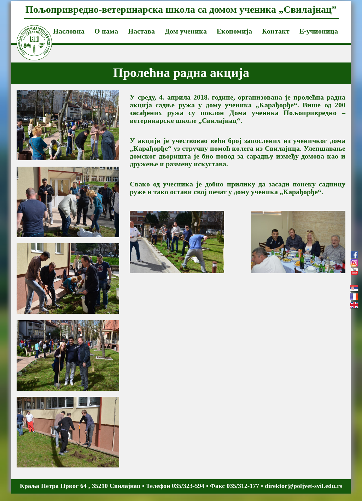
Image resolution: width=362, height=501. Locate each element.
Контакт (276, 31)
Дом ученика (186, 31)
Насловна (68, 31)
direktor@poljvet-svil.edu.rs (303, 485)
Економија (234, 31)
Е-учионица (318, 31)
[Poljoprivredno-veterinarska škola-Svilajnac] (29, 34)
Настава (141, 31)
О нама (106, 31)
